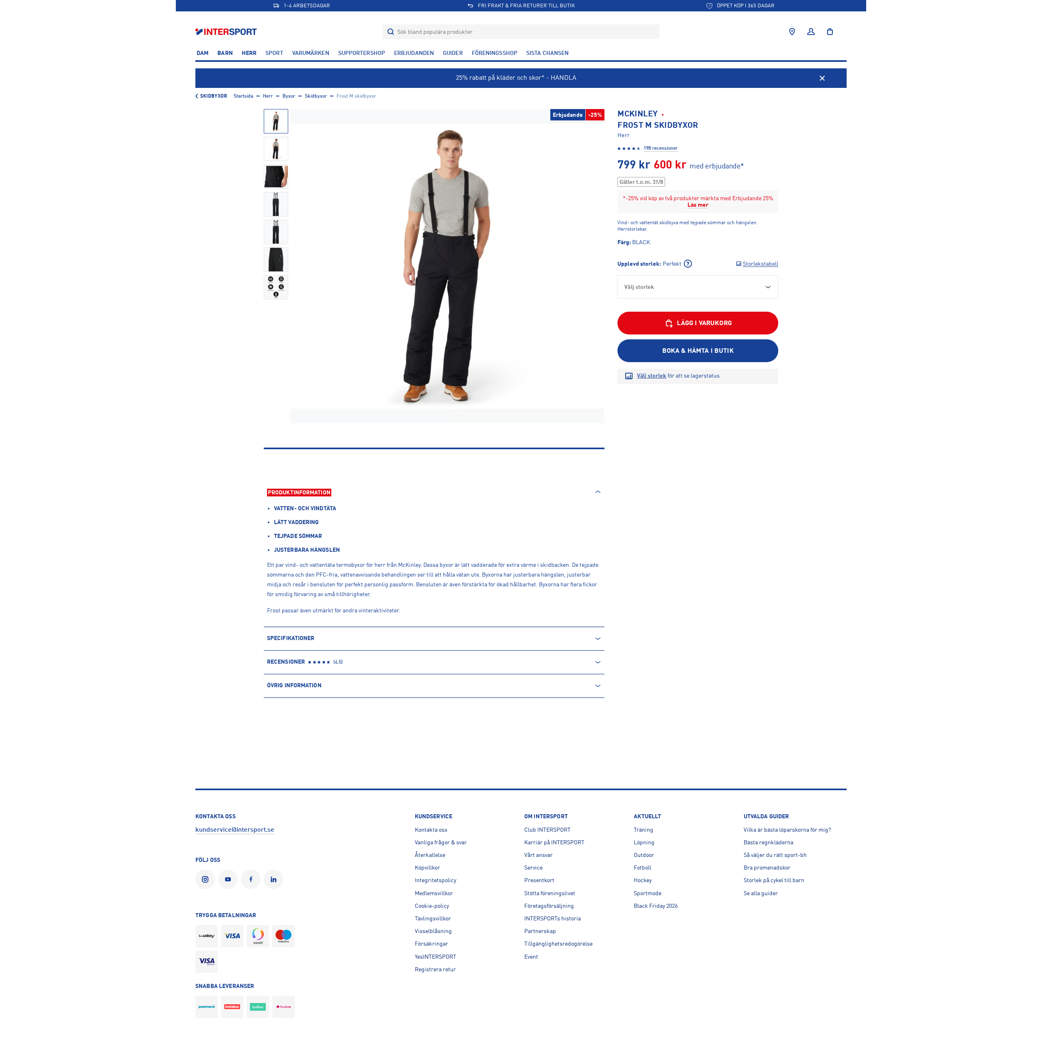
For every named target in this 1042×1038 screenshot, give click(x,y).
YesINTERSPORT (435, 956)
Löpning (644, 842)
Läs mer (697, 204)
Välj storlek (651, 375)
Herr (249, 53)
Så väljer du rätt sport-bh (775, 855)
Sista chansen (547, 53)
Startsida (243, 96)
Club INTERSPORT (547, 829)
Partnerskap (540, 931)
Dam (202, 53)
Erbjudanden (414, 53)
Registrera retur (435, 969)
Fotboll (642, 867)
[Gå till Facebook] (252, 879)
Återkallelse (430, 855)
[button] (276, 121)
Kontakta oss (431, 829)
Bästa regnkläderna (768, 842)
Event (531, 956)
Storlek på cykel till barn (774, 880)
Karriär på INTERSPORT (554, 842)
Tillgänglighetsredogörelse (558, 943)
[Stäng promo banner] (822, 78)
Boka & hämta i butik (698, 350)
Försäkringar (431, 943)
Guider (453, 53)
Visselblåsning (433, 931)
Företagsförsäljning (549, 906)
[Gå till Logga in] (811, 32)
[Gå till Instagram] (206, 879)
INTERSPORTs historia (552, 918)
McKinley (637, 113)
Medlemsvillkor (434, 893)
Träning (643, 829)
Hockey (643, 880)
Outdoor (644, 855)
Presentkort (539, 880)
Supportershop (361, 53)
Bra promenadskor (767, 867)
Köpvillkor (427, 867)
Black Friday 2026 (656, 906)
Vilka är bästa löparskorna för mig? (787, 829)
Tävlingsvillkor (433, 918)
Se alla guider (761, 893)
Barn (224, 53)
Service (533, 867)
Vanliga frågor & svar (441, 842)
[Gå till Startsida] (226, 31)
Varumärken (310, 53)
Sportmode (647, 893)
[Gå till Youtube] (229, 879)
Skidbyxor (213, 96)
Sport (274, 53)
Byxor (288, 96)
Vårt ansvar (538, 855)
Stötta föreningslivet (549, 893)
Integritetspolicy (435, 880)
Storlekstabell (760, 263)
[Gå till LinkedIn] (275, 879)
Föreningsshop (494, 53)
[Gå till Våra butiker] (792, 32)
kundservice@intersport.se (234, 829)
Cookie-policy (432, 906)
